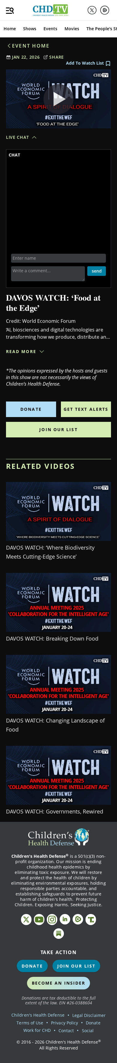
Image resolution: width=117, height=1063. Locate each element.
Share (56, 57)
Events (50, 28)
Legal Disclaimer (89, 1015)
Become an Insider (59, 983)
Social (88, 1030)
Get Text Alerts (86, 409)
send (97, 271)
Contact (66, 1030)
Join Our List (58, 429)
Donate (31, 409)
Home (10, 28)
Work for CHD (37, 1030)
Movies (71, 28)
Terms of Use (29, 1023)
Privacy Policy (64, 1023)
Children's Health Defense (37, 1015)
